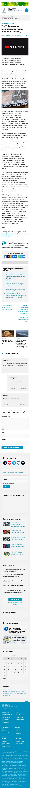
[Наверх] (26, 702)
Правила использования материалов (15, 751)
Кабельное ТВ (5, 720)
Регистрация (10, 472)
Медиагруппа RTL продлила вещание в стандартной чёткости (15, 285)
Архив (15, 604)
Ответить (24, 371)
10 (4, 666)
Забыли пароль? (19, 472)
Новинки (4, 728)
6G (9, 695)
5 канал (13, 691)
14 (18, 666)
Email (4, 439)
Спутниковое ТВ (6, 719)
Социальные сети (20, 719)
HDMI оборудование (7, 732)
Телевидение (5, 712)
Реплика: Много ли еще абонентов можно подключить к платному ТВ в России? (16, 295)
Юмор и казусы (6, 746)
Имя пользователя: (8, 474)
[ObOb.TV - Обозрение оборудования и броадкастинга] (12, 10)
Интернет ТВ (5, 23)
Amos (15, 693)
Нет (5, 596)
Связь (16, 712)
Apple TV (18, 691)
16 (25, 666)
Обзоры (4, 730)
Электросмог (5, 745)
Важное (17, 727)
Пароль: (5, 479)
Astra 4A (7, 693)
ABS (9, 690)
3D (3, 693)
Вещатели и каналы (7, 714)
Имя (3, 432)
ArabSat (5, 690)
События (11, 23)
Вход (4, 472)
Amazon (21, 693)
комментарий (6, 416)
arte (11, 690)
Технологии (19, 728)
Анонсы (4, 738)
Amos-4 (15, 690)
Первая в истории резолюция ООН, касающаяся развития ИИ (18, 524)
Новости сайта (19, 740)
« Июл (4, 678)
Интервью (4, 741)
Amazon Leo (23, 690)
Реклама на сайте (20, 741)
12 (11, 666)
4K (6, 695)
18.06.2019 (17, 35)
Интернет (18, 714)
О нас (16, 737)
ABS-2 (9, 691)
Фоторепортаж (6, 743)
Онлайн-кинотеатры (7, 717)
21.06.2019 (6, 371)
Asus (11, 693)
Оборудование (6, 727)
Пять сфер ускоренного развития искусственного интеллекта (18, 546)
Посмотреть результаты (15, 602)
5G (19, 690)
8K (18, 693)
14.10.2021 (12, 388)
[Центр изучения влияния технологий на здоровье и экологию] (15, 5)
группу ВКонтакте (7, 234)
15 (21, 666)
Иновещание (5, 724)
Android (5, 691)
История (18, 732)
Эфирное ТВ (5, 722)
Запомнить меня (9, 483)
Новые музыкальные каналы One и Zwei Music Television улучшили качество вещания (15, 274)
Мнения (4, 740)
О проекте (18, 738)
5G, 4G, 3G (18, 716)
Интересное (5, 737)
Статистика (18, 733)
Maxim (8, 35)
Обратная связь (19, 743)
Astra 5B (22, 691)
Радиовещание (19, 717)
